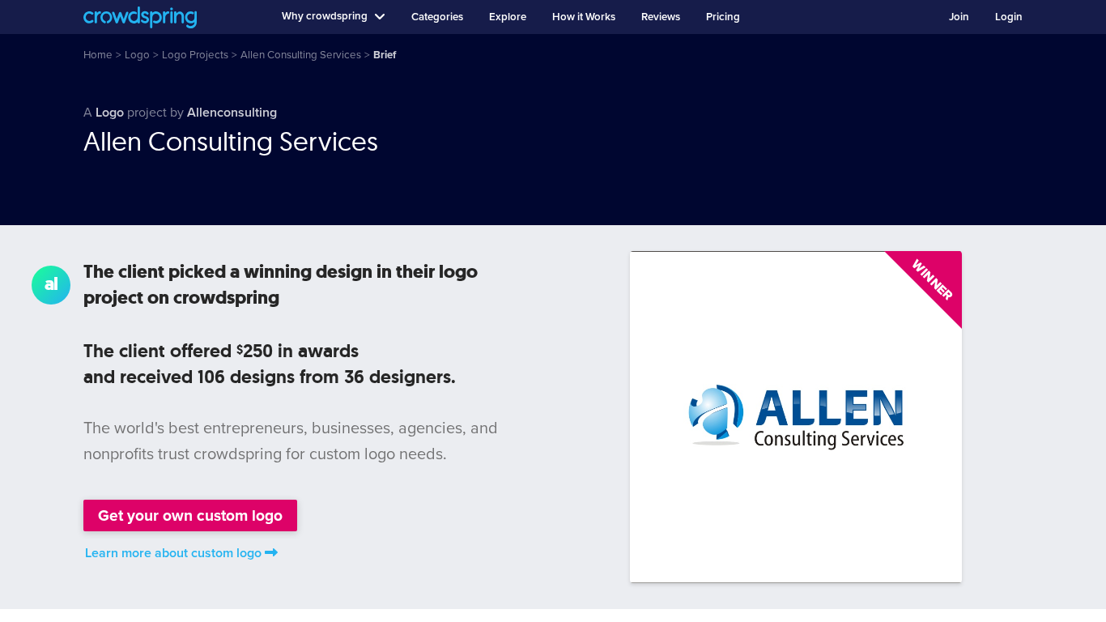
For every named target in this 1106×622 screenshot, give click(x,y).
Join (959, 17)
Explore (507, 17)
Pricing (723, 17)
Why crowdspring (325, 16)
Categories (437, 17)
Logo (110, 112)
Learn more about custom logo (173, 553)
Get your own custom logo (190, 515)
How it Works (583, 17)
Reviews (660, 17)
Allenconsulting (232, 112)
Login (1009, 17)
